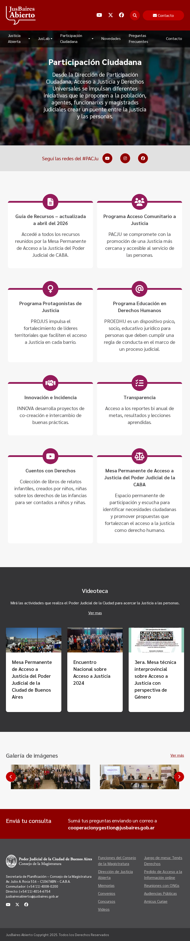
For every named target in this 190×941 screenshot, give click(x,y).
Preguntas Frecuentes (138, 38)
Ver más (177, 755)
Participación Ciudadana (71, 38)
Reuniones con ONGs (161, 885)
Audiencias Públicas (160, 893)
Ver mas (95, 612)
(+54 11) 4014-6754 (34, 891)
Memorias (106, 885)
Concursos (106, 901)
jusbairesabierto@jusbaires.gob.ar (32, 896)
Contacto (174, 38)
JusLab (44, 38)
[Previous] (11, 777)
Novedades (111, 38)
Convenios (106, 893)
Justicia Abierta (14, 38)
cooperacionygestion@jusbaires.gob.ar (111, 827)
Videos (104, 909)
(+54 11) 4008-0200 (42, 886)
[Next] (179, 777)
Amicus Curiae (155, 901)
